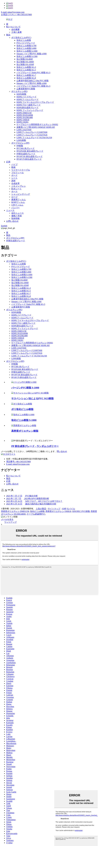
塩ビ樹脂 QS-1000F (25, 62)
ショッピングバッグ (20, 194)
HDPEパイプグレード (26, 97)
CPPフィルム (17, 205)
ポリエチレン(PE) (19, 91)
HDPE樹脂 (21, 94)
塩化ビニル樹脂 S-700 (26, 46)
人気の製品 (41, 509)
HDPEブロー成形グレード (28, 105)
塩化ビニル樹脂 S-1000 (26, 51)
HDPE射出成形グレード (27, 107)
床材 (13, 181)
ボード (14, 175)
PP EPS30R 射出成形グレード (29, 151)
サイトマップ (54, 509)
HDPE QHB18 (22, 120)
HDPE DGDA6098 (24, 115)
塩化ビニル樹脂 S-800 (26, 48)
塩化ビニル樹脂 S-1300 (26, 56)
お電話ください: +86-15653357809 (16, 14)
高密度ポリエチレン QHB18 (58, 511)
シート (14, 178)
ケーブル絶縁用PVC (36, 514)
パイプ (14, 164)
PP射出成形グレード (25, 154)
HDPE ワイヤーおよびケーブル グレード (35, 102)
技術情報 (15, 218)
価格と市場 (16, 216)
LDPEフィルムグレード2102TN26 (31, 135)
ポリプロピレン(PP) (20, 143)
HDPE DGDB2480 (24, 117)
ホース (14, 191)
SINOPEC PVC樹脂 (81, 511)
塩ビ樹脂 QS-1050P (25, 64)
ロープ (14, 197)
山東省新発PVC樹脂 (25, 89)
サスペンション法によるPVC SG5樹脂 (32, 398)
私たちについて (13, 27)
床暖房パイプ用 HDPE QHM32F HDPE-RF (35, 127)
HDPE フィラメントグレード (29, 110)
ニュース (10, 210)
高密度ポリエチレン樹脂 (24, 431)
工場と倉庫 (16, 32)
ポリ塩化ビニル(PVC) (21, 37)
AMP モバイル (68, 509)
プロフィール (17, 173)
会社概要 (15, 29)
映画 (13, 167)
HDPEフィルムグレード (27, 99)
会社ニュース (17, 213)
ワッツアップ (10, 522)
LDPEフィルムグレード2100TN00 (31, 132)
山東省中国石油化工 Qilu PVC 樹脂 (32, 81)
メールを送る (7, 519)
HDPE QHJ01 (22, 122)
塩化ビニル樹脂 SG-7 (26, 75)
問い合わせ (62, 451)
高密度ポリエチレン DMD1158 (15, 511)
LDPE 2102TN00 (23, 130)
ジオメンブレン (18, 186)
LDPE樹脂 (21, 140)
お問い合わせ (12, 221)
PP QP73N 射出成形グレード (29, 156)
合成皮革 (15, 183)
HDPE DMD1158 (23, 113)
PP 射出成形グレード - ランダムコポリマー (35, 446)
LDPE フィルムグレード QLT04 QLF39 (34, 138)
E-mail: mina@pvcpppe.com (12, 12)
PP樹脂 (19, 146)
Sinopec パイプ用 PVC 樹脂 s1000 (31, 54)
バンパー (15, 208)
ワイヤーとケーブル (20, 170)
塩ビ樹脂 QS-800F (24, 59)
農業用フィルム (18, 199)
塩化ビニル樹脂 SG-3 (26, 67)
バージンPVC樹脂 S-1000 (25, 387)
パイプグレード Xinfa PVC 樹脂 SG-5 (33, 72)
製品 (8, 35)
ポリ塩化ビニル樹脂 (22, 409)
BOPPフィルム (18, 202)
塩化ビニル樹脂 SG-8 (26, 78)
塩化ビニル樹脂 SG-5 (26, 70)
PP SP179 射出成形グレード (29, 159)
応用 (8, 162)
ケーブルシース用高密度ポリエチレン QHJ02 (37, 124)
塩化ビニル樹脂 (23, 40)
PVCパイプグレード (25, 43)
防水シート (16, 189)
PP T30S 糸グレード (25, 148)
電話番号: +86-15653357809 (18, 461)
